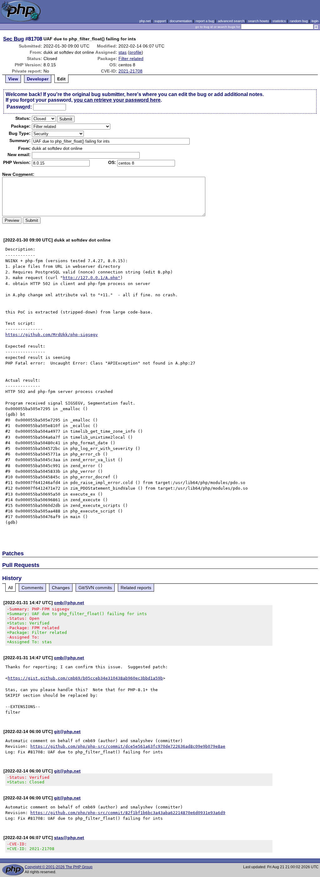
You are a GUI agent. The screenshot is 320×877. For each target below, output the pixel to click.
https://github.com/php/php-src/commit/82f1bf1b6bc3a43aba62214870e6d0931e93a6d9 (127, 812)
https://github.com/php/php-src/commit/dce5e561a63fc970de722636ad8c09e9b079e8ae (127, 746)
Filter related (130, 58)
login (315, 21)
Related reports (136, 587)
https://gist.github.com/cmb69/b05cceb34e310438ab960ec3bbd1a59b (85, 678)
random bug (299, 21)
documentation (181, 21)
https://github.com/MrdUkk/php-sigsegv (51, 334)
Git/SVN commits (95, 587)
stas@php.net (69, 837)
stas (122, 52)
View (13, 78)
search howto (258, 21)
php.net (145, 21)
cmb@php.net (69, 602)
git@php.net (67, 731)
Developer (37, 78)
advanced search (231, 21)
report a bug (205, 21)
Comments (32, 587)
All (10, 587)
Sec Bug (13, 39)
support (160, 21)
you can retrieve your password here (117, 100)
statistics (279, 21)
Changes (61, 587)
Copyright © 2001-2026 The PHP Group (58, 867)
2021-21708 (130, 71)
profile (135, 52)
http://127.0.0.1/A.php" (91, 277)
